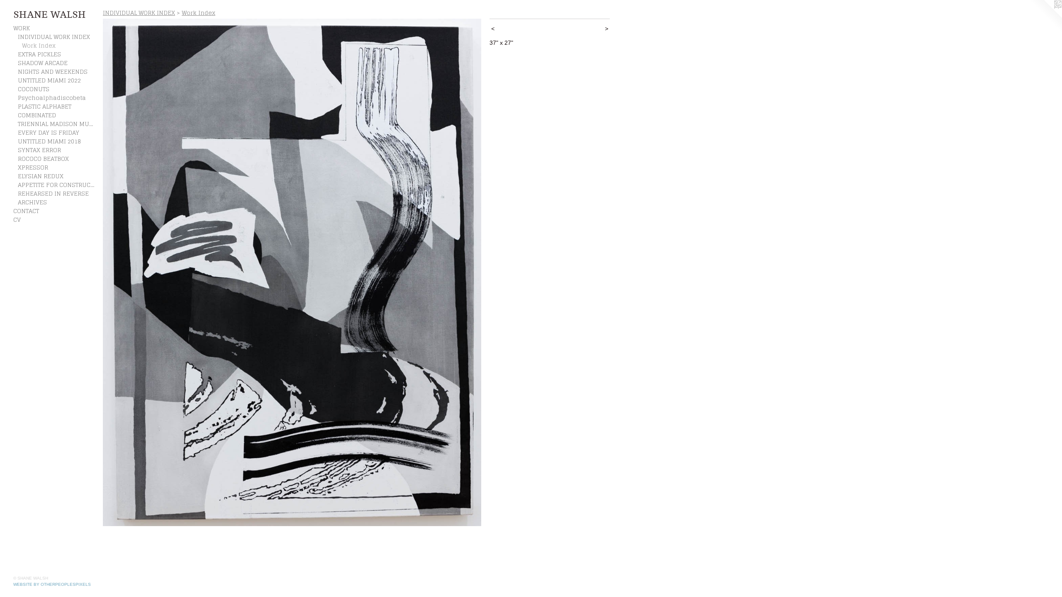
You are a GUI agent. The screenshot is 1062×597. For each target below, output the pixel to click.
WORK (21, 28)
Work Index (39, 45)
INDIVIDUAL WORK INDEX (54, 36)
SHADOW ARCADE (43, 62)
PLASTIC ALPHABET (44, 106)
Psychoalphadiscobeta (52, 97)
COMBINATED (37, 115)
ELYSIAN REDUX (40, 176)
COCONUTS (33, 89)
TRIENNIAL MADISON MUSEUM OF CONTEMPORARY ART (57, 123)
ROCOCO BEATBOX (43, 158)
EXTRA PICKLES (39, 54)
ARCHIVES (32, 202)
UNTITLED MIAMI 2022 (49, 80)
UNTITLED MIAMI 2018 (49, 141)
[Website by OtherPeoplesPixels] (1045, 16)
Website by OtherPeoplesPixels (52, 584)
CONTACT (26, 210)
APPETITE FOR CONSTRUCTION (57, 184)
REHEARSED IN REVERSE (53, 193)
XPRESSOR (33, 167)
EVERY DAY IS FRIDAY (48, 132)
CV (17, 219)
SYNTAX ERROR (39, 150)
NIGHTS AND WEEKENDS (53, 71)
